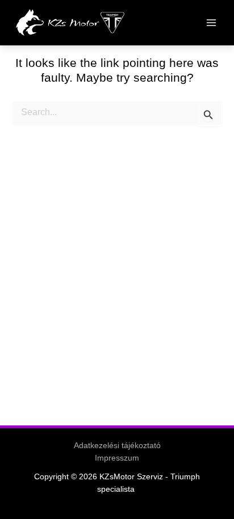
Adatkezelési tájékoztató (117, 445)
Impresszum (117, 458)
